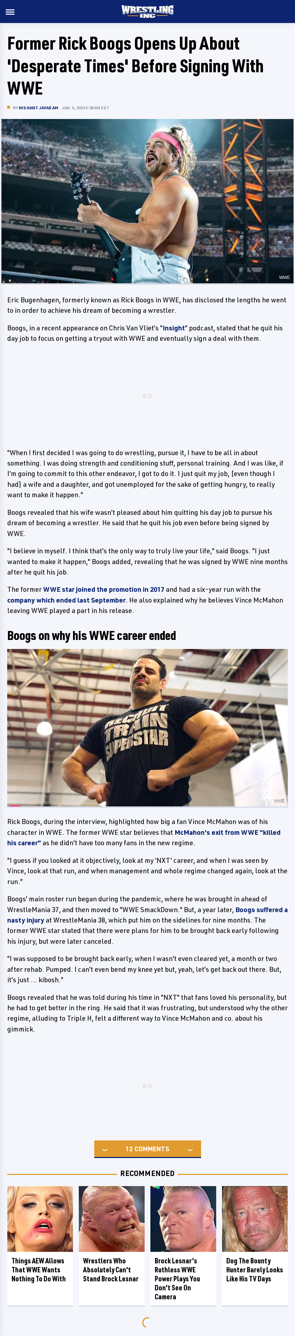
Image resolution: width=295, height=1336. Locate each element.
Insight (174, 328)
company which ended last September (66, 600)
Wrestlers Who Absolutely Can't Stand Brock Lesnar (111, 1269)
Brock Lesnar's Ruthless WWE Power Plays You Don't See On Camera (177, 1278)
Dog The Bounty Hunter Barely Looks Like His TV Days (254, 1269)
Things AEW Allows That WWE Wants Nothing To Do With (39, 1269)
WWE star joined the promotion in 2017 (103, 589)
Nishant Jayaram (38, 107)
